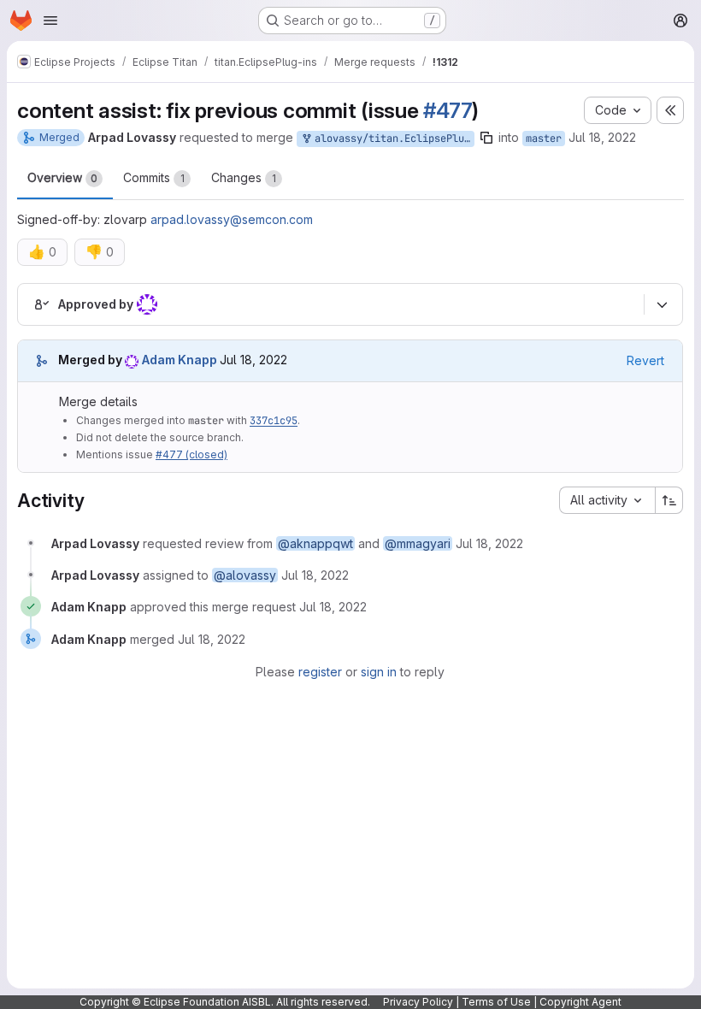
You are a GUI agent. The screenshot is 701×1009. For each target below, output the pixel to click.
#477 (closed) (191, 454)
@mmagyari (418, 543)
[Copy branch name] (486, 137)
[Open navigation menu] (50, 20)
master (544, 138)
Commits (154, 177)
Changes (243, 177)
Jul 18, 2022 (602, 137)
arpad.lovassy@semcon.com (231, 219)
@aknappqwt (315, 543)
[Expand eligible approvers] (661, 304)
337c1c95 (273, 421)
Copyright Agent (580, 1001)
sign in (379, 671)
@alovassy (245, 575)
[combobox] (607, 500)
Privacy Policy (418, 1001)
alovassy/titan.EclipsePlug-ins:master (391, 138)
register (320, 671)
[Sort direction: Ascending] (669, 500)
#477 (447, 110)
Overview (62, 177)
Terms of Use (496, 1001)
